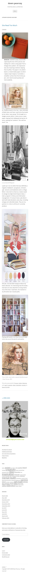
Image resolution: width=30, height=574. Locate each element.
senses (25, 482)
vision (22, 484)
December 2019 (6, 500)
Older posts (6, 398)
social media (13, 483)
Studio (20, 383)
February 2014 (5, 518)
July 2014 (4, 508)
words (20, 486)
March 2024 (5, 496)
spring (21, 483)
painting (24, 480)
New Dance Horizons (6, 480)
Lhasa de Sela (23, 474)
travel (19, 484)
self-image (18, 481)
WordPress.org (5, 557)
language (17, 474)
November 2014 (6, 504)
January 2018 (5, 502)
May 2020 (4, 498)
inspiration (18, 385)
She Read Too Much (9, 25)
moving (23, 478)
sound (18, 483)
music (26, 478)
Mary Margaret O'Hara (15, 476)
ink (21, 472)
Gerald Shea (21, 470)
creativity (10, 385)
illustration (17, 472)
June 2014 (4, 510)
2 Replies (4, 29)
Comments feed (6, 554)
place (4, 482)
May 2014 (4, 512)
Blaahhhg (4, 457)
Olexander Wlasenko (15, 480)
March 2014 (5, 516)
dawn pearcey (15, 3)
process (24, 385)
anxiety (7, 467)
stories (16, 484)
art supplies (19, 468)
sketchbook (6, 483)
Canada (3, 470)
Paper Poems (5, 455)
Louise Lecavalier (5, 476)
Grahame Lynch (5, 472)
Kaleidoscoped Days (7, 451)
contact (3, 567)
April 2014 (4, 514)
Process (16, 383)
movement (18, 478)
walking (4, 486)
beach (25, 468)
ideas (14, 385)
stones (12, 484)
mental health (9, 477)
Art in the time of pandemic (9, 453)
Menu (15, 11)
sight (3, 483)
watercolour (11, 486)
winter (17, 486)
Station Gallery (6, 484)
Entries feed (5, 552)
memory (22, 476)
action (3, 468)
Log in (3, 550)
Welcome (24, 383)
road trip (12, 482)
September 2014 (6, 506)
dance (17, 470)
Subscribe (6, 540)
